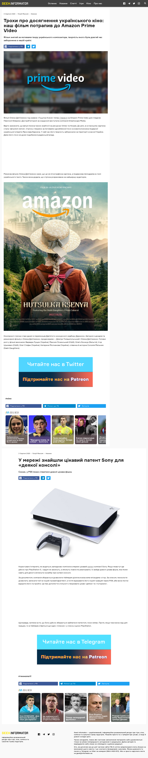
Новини (63, 3)
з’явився (63, 118)
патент (90, 566)
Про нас (98, 3)
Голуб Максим (23, 14)
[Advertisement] (56, 154)
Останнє (52, 3)
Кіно (88, 3)
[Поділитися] (28, 46)
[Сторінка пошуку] (145, 3)
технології (25, 676)
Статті (73, 3)
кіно (9, 398)
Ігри (81, 3)
